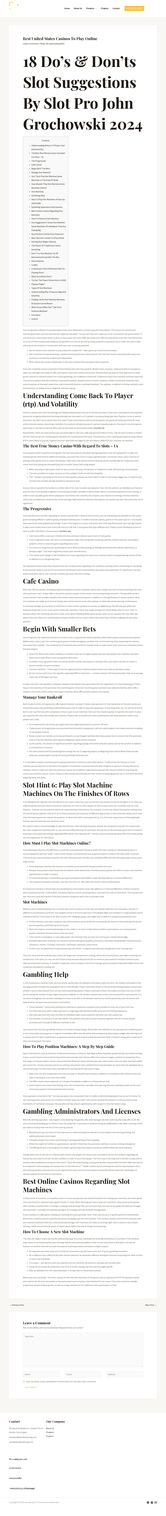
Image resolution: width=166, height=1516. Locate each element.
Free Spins (35, 315)
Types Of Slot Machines (41, 288)
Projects (104, 8)
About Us (78, 8)
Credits (34, 265)
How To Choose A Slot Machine (45, 218)
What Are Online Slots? (41, 276)
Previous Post (16, 1305)
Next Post (151, 1305)
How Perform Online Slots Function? (47, 234)
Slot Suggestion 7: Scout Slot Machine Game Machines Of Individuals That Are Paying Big (48, 226)
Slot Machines (37, 191)
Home (67, 8)
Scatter (34, 319)
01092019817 (15, 1478)
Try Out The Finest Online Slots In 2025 (48, 280)
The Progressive (38, 161)
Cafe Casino (36, 164)
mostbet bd (99, 428)
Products (90, 8)
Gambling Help (38, 195)
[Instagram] (152, 8)
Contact (116, 8)
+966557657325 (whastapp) (22, 1488)
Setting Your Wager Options (43, 241)
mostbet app (65, 531)
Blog (42, 43)
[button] (134, 8)
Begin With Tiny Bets (40, 168)
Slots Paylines (37, 261)
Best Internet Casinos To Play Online (47, 238)
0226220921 (15, 1467)
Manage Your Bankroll (41, 172)
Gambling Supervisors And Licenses (47, 207)
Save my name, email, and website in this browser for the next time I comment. (61, 1381)
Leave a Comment (31, 43)
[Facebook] (148, 8)
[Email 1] (156, 8)
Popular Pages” (38, 284)
